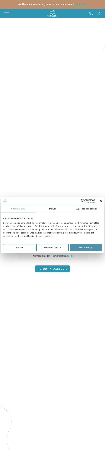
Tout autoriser (85, 247)
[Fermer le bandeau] (101, 201)
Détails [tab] (52, 209)
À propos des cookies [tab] (86, 209)
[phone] (91, 13)
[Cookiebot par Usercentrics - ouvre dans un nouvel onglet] (83, 201)
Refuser (19, 247)
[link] (52, 4)
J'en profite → (81, 4)
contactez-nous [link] (66, 256)
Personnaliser (51, 247)
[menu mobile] (6, 13)
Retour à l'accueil (52, 269)
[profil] (99, 13)
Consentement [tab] (18, 209)
